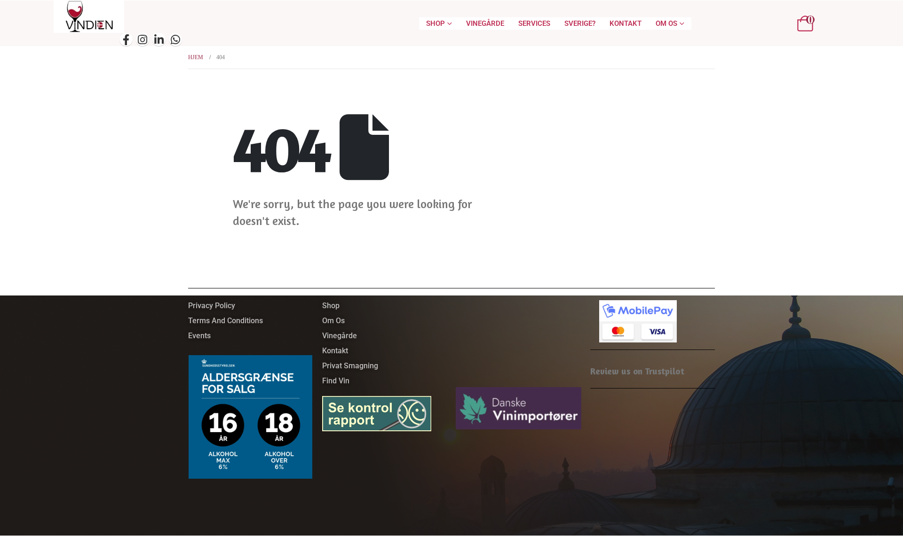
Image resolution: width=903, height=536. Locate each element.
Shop (435, 23)
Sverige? (579, 23)
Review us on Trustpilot (637, 370)
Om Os (666, 23)
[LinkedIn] (159, 39)
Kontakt (626, 23)
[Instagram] (142, 39)
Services (534, 23)
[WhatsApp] (175, 39)
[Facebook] (126, 39)
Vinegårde (485, 23)
